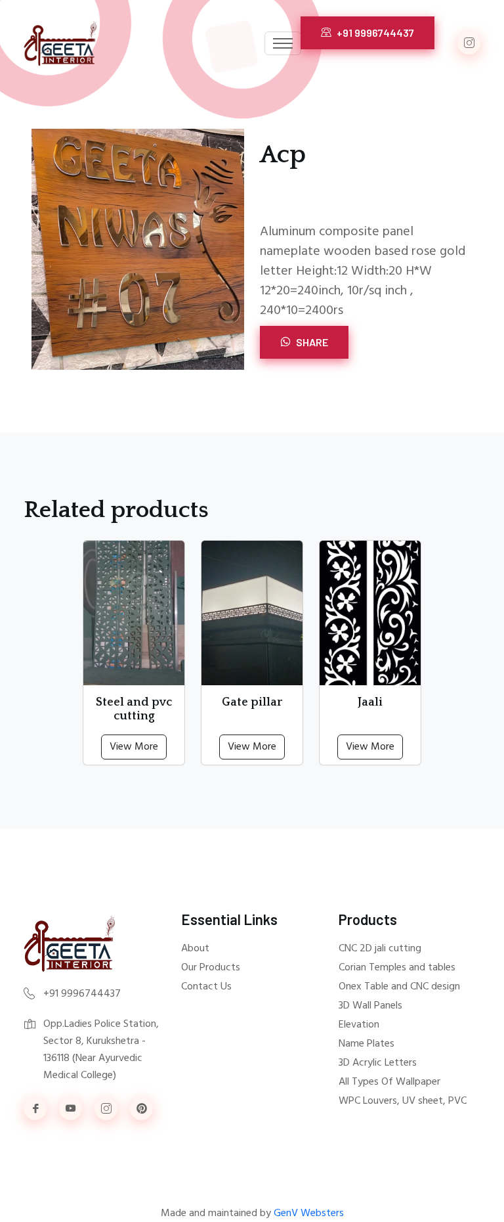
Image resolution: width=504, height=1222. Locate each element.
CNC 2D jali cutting (380, 949)
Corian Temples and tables (397, 968)
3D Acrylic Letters (378, 1063)
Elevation (359, 1025)
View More (134, 747)
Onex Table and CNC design (399, 987)
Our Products (210, 968)
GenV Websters (309, 1213)
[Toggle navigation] (282, 43)
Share (311, 342)
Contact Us (206, 987)
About (195, 949)
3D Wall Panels (370, 1006)
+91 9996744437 (374, 32)
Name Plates (366, 1044)
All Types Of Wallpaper (389, 1082)
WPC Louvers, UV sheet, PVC (403, 1101)
